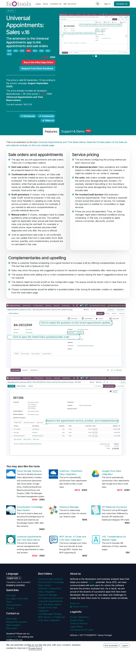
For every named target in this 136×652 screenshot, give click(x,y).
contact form (11, 637)
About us (74, 603)
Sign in (107, 4)
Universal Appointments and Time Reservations (62, 142)
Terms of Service (78, 623)
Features (51, 131)
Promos (10, 608)
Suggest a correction (15, 585)
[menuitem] (38, 3)
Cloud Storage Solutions (29, 471)
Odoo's (91, 582)
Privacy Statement (79, 617)
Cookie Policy (77, 620)
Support (75, 131)
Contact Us (122, 4)
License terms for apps (81, 629)
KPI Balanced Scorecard (114, 507)
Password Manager (69, 507)
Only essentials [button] (111, 645)
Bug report (11, 628)
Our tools (11, 595)
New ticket (11, 618)
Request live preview (16, 622)
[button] (98, 4)
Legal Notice (76, 626)
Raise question (13, 625)
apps (12, 10)
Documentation (14, 605)
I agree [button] (125, 645)
